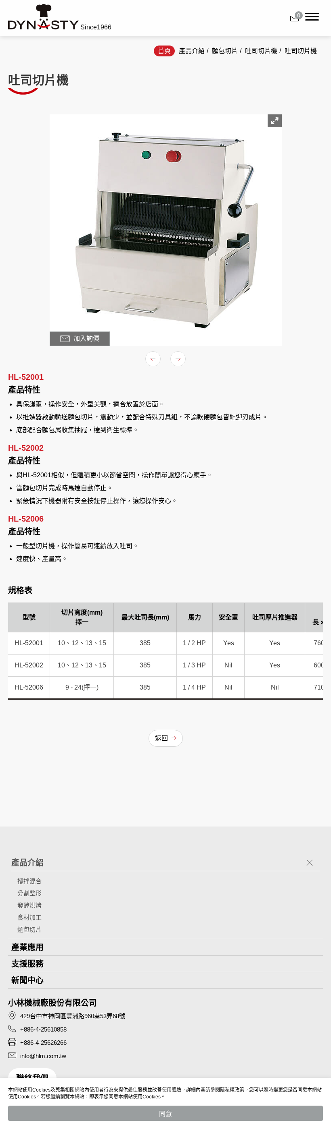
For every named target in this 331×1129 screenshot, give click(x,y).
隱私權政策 (232, 1090)
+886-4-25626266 (43, 1042)
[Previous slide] (153, 359)
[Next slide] (178, 359)
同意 (165, 1113)
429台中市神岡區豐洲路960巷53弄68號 (72, 1016)
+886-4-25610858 (43, 1029)
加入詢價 (85, 338)
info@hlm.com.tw (43, 1055)
